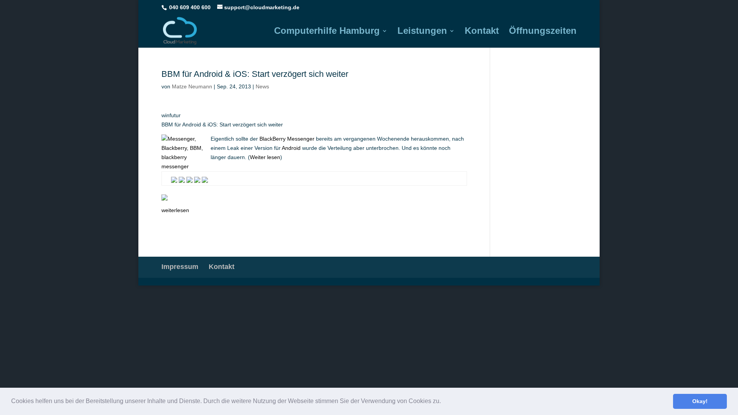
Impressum (179, 267)
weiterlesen (175, 210)
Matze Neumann (192, 86)
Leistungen (422, 32)
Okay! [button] (700, 401)
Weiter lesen (265, 157)
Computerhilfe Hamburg (327, 32)
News (262, 86)
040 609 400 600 (190, 7)
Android (291, 148)
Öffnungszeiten (543, 32)
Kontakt (482, 32)
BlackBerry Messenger (286, 139)
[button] (443, 402)
